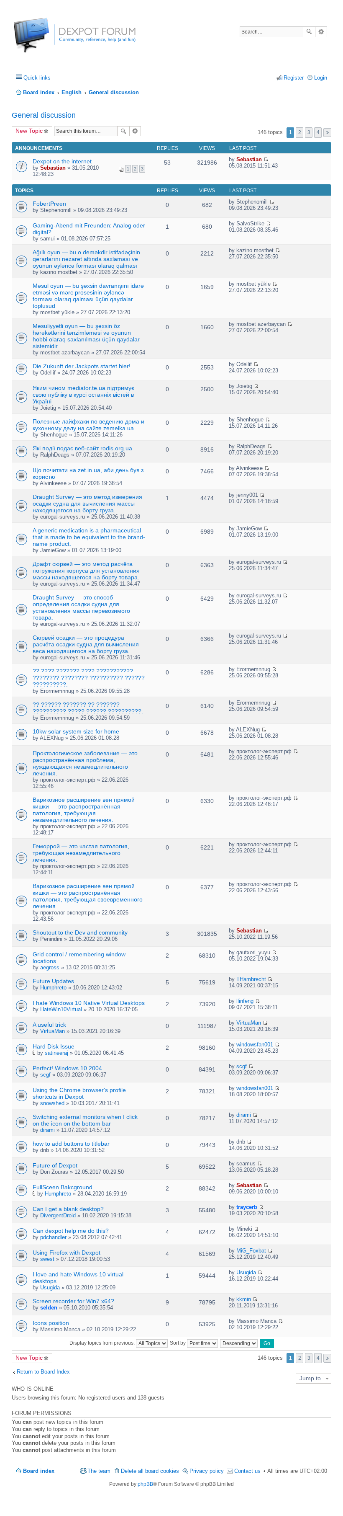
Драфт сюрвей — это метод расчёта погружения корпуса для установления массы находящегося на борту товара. (86, 570)
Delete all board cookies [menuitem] (150, 1471)
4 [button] (318, 132)
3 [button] (308, 132)
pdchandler (53, 1237)
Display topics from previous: (102, 1343)
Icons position (51, 1323)
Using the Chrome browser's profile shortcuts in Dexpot (79, 1093)
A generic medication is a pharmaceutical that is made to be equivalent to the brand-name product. (89, 537)
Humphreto (53, 987)
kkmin (243, 1299)
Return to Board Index (43, 1372)
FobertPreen (49, 203)
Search (309, 32)
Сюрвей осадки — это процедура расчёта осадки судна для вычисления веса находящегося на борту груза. (86, 644)
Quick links (37, 78)
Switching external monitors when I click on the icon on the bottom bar (85, 1120)
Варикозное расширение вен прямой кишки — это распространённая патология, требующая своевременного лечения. (88, 896)
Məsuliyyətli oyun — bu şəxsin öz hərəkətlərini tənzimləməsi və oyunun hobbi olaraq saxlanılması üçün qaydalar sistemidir (86, 336)
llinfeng (244, 1001)
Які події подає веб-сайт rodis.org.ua (82, 448)
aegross (49, 967)
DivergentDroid (58, 1215)
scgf (45, 1075)
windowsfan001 (254, 1044)
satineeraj (56, 1053)
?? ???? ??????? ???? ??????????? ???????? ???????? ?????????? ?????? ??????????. (89, 678)
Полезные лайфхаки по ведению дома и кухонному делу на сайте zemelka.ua (88, 424)
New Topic (29, 130)
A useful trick (49, 1024)
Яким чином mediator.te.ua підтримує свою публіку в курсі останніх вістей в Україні (83, 395)
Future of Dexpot (55, 1165)
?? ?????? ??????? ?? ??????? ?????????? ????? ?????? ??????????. (88, 708)
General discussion (44, 115)
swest (47, 1259)
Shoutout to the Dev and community (80, 932)
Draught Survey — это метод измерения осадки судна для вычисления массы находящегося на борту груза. (87, 503)
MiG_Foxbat (251, 1250)
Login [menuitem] (320, 78)
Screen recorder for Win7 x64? (73, 1301)
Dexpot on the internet (62, 161)
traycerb (246, 1207)
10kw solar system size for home (76, 731)
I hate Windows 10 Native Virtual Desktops (89, 1002)
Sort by (178, 1343)
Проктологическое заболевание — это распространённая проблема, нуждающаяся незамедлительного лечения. (85, 763)
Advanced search (321, 32)
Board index (38, 1471)
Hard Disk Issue (53, 1046)
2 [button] (299, 132)
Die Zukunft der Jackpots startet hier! (82, 366)
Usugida (50, 1287)
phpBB (145, 1484)
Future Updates (53, 981)
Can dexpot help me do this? (71, 1230)
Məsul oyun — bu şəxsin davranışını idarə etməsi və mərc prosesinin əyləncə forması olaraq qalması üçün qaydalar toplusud (88, 295)
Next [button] (327, 132)
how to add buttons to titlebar (71, 1143)
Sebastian (53, 168)
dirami (47, 1130)
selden (48, 1307)
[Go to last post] (266, 159)
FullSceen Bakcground (62, 1187)
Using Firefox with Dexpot (66, 1252)
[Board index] (45, 39)
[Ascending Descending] (239, 1343)
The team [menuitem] (98, 1471)
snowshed (52, 1103)
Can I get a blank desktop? (68, 1209)
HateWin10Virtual (61, 1009)
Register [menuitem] (294, 78)
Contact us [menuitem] (247, 1471)
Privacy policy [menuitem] (206, 1471)
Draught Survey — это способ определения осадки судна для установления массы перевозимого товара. (81, 607)
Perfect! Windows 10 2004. (68, 1068)
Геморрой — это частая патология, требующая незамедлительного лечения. (81, 853)
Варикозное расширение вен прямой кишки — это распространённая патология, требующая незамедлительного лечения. (84, 809)
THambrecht (251, 979)
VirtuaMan (52, 1031)
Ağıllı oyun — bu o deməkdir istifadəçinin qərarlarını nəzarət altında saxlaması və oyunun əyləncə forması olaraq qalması (86, 259)
